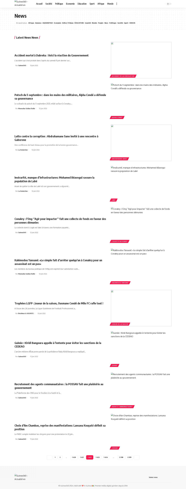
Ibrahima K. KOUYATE (26, 313)
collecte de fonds (119, 241)
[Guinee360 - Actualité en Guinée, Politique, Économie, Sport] (23, 4)
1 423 (98, 457)
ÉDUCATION (79, 23)
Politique (112, 23)
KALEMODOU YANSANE (120, 283)
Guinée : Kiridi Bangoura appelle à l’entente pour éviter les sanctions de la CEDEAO (58, 344)
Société (120, 23)
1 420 (74, 457)
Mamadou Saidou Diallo (26, 108)
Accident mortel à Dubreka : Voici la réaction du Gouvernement (52, 55)
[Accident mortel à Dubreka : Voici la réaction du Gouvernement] (141, 60)
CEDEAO (115, 448)
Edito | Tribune (67, 23)
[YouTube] (153, 3)
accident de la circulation (123, 76)
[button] (116, 4)
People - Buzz (103, 23)
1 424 (106, 457)
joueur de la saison (120, 324)
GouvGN (88, 23)
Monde (94, 23)
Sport (126, 23)
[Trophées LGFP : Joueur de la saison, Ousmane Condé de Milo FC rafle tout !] (141, 308)
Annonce (38, 23)
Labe (113, 200)
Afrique (31, 23)
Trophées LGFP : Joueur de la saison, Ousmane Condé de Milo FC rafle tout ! (59, 303)
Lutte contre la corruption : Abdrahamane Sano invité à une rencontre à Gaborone (56, 138)
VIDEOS (132, 23)
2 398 (121, 457)
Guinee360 (22, 65)
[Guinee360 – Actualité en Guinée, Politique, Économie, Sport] (22, 477)
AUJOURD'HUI (48, 23)
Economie (57, 23)
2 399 (129, 457)
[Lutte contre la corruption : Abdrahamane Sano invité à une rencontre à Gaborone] (141, 143)
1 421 (82, 457)
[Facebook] (147, 3)
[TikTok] (155, 3)
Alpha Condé (117, 117)
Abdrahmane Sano (119, 159)
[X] (150, 3)
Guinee (114, 365)
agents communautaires (122, 406)
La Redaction (23, 150)
